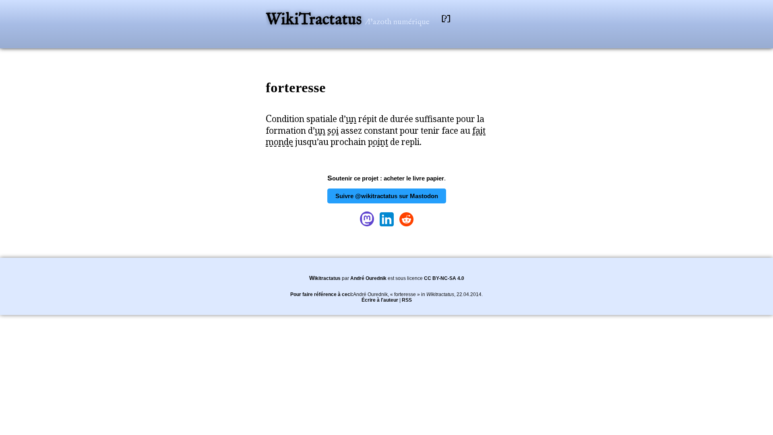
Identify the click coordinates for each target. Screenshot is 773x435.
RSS (407, 300)
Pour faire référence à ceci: (321, 294)
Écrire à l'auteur (380, 300)
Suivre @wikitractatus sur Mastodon (386, 196)
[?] (446, 18)
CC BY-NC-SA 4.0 (444, 278)
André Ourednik (368, 278)
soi (333, 130)
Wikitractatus (325, 278)
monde (279, 141)
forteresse (296, 87)
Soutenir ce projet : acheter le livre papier (385, 178)
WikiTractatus (315, 20)
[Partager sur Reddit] (406, 226)
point (378, 141)
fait (479, 130)
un (351, 118)
